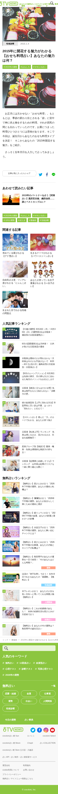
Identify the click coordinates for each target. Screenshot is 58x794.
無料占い (9, 663)
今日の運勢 (10, 719)
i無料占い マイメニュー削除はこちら (17, 779)
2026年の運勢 (12, 675)
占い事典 (29, 719)
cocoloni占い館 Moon (11, 743)
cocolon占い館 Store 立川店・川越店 (17, 750)
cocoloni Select (49, 736)
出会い (29, 701)
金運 (29, 693)
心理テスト (10, 669)
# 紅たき (21, 220)
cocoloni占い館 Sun (10, 736)
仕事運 (47, 693)
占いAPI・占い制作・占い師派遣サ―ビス (19, 757)
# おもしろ (25, 67)
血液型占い (41, 663)
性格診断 (10, 44)
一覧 (53, 686)
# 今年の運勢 (9, 220)
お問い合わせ (28, 770)
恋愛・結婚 (10, 693)
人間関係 (47, 701)
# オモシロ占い (39, 67)
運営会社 (6, 765)
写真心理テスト (45, 669)
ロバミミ (31, 736)
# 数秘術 (32, 220)
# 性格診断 (44, 220)
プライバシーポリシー (11, 774)
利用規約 (26, 765)
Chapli (30, 743)
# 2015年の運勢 (10, 67)
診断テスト (27, 669)
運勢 (10, 701)
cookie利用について (10, 770)
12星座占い (25, 663)
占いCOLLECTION (48, 743)
